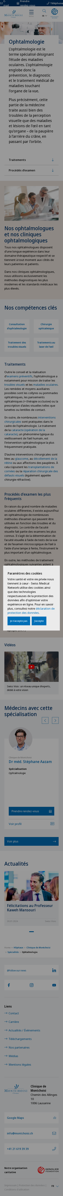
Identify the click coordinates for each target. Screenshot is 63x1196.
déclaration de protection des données (31, 610)
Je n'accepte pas (18, 621)
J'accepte (39, 621)
